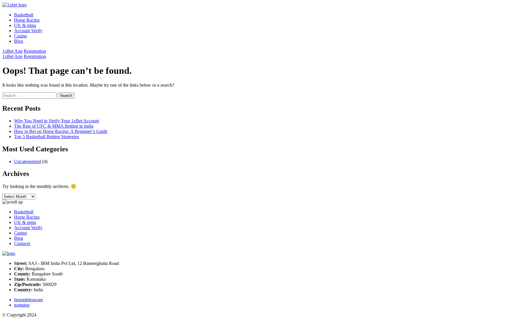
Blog (18, 41)
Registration (35, 51)
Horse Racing (27, 20)
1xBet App (12, 51)
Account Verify (28, 30)
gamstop (22, 304)
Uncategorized (27, 161)
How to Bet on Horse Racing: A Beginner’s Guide (60, 131)
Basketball (23, 14)
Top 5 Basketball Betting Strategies (46, 136)
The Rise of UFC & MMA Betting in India (53, 126)
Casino (20, 35)
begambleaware (28, 299)
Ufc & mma (25, 25)
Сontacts (22, 243)
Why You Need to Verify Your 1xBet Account (56, 120)
